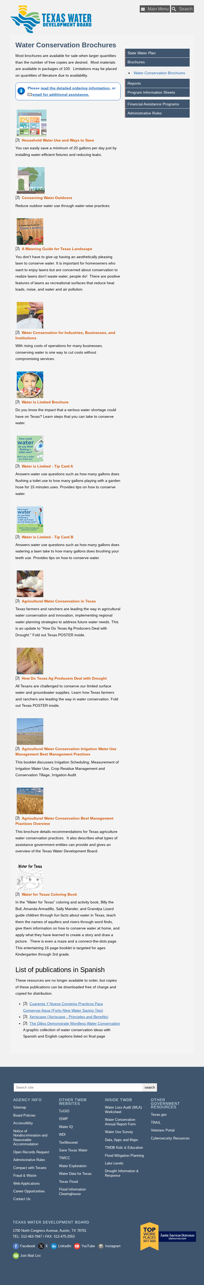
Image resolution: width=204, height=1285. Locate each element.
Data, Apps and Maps (121, 1140)
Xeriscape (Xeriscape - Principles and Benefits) (68, 1017)
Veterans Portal (163, 1130)
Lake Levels (114, 1163)
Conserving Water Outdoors (47, 198)
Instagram (113, 1246)
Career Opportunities (29, 1191)
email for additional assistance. (60, 94)
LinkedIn (64, 1246)
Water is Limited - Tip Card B (47, 537)
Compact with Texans (29, 1168)
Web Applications (26, 1183)
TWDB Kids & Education (124, 1148)
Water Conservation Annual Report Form (120, 1122)
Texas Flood (68, 1182)
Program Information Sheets (151, 92)
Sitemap (19, 1107)
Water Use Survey (119, 1132)
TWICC (64, 1158)
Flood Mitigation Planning (124, 1156)
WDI (62, 1135)
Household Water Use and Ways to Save (58, 140)
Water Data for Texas (75, 1174)
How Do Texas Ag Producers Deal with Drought (64, 678)
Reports (134, 83)
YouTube (88, 1246)
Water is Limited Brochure (45, 402)
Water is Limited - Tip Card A (47, 466)
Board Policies (24, 1115)
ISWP (63, 1119)
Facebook (27, 1246)
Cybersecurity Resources (170, 1138)
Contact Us (22, 1199)
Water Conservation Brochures (159, 73)
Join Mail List (30, 1256)
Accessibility (23, 1123)
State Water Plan (142, 53)
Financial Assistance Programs (153, 104)
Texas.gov (159, 1115)
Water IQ (66, 1127)
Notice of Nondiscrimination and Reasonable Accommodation (30, 1137)
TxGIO (64, 1111)
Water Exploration (72, 1166)
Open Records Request (31, 1152)
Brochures (136, 62)
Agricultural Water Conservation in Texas (59, 601)
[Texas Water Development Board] (50, 19)
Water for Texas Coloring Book (49, 894)
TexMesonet (68, 1142)
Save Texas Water (73, 1150)
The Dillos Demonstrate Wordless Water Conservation (74, 1023)
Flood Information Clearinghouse (72, 1191)
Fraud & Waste (24, 1175)
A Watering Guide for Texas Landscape (57, 249)
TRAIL (156, 1123)
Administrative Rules (145, 113)
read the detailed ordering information (75, 88)
